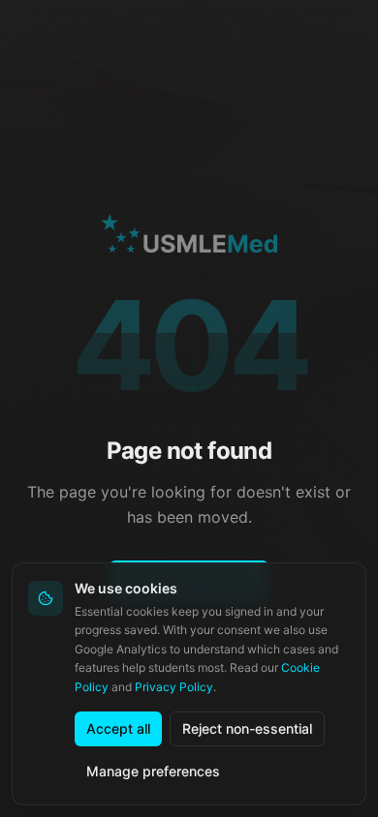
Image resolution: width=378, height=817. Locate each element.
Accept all (118, 728)
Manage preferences (153, 771)
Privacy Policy (174, 687)
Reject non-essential (247, 728)
